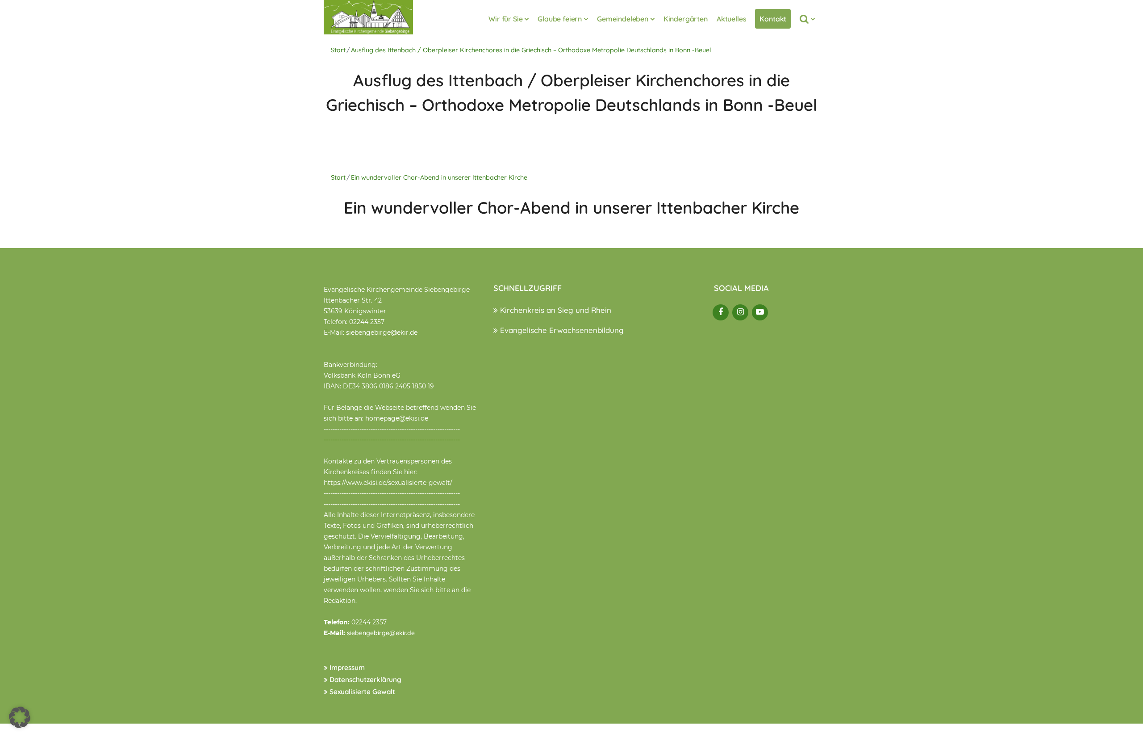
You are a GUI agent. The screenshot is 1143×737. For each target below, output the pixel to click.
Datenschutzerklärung (364, 679)
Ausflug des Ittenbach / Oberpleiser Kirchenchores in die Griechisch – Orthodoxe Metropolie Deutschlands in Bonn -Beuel (531, 50)
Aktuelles (732, 18)
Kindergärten (685, 18)
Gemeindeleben (622, 18)
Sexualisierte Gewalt (361, 691)
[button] (19, 717)
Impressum (346, 667)
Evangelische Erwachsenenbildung (561, 330)
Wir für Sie (505, 18)
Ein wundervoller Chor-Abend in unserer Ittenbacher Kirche (439, 177)
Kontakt (772, 18)
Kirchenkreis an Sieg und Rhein (554, 310)
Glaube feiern (560, 18)
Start (338, 50)
